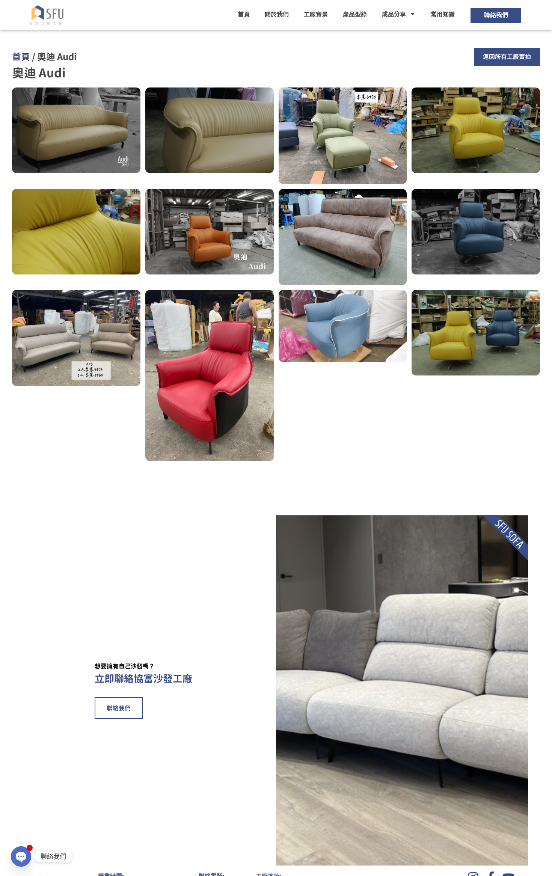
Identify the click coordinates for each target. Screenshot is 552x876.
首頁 (244, 13)
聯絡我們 (119, 708)
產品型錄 (355, 13)
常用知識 (443, 13)
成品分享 (394, 13)
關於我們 (277, 13)
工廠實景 (316, 13)
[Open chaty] (21, 856)
